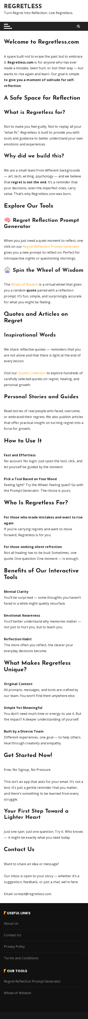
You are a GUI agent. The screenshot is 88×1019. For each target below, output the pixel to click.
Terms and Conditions (21, 958)
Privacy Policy (14, 946)
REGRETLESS (23, 7)
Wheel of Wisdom (24, 284)
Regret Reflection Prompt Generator (51, 246)
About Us (11, 923)
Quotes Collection (32, 373)
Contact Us (12, 935)
